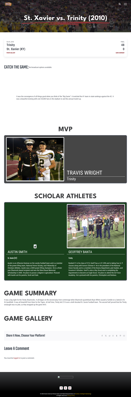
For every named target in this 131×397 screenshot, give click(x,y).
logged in (16, 358)
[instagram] (69, 388)
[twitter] (65, 388)
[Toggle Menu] (125, 4)
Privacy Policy (71, 395)
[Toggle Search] (120, 4)
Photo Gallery (11, 53)
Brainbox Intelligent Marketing (83, 394)
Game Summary (120, 53)
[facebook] (61, 388)
